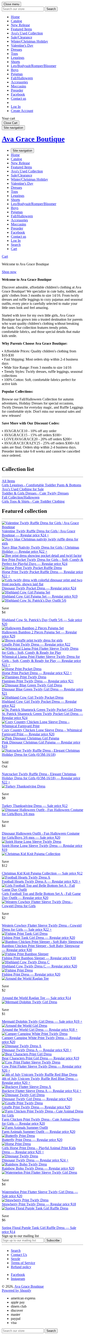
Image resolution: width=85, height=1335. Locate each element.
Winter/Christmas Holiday (29, 41)
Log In (16, 107)
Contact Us (19, 1255)
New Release (20, 25)
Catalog (16, 21)
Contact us (18, 98)
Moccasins (18, 86)
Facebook (18, 94)
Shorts (15, 62)
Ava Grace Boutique (33, 139)
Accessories (19, 82)
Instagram (18, 1279)
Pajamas (17, 74)
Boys (14, 70)
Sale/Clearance (21, 37)
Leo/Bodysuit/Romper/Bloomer (33, 66)
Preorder (17, 90)
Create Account (22, 111)
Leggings (17, 58)
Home (15, 17)
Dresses (16, 49)
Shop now (9, 272)
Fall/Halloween (22, 78)
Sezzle (15, 1259)
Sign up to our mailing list (20, 1236)
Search (16, 1251)
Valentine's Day (22, 45)
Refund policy (21, 1267)
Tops (14, 54)
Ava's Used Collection (27, 33)
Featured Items (21, 29)
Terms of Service (23, 1263)
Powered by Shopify (16, 1290)
